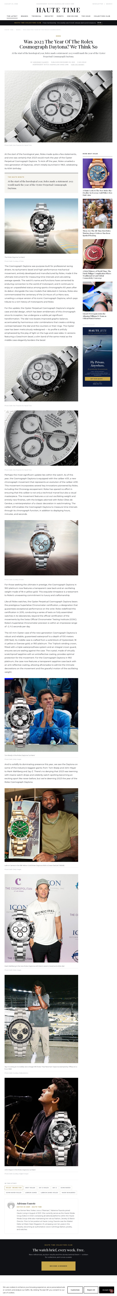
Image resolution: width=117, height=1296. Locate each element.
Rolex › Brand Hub (14, 1187)
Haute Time (9, 30)
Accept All (106, 1290)
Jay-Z (55, 1187)
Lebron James (31, 1192)
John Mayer (65, 1187)
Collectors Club (102, 16)
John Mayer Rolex (13, 1192)
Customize (75, 1290)
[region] (58, 1289)
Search (109, 4)
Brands (24, 16)
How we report (77, 64)
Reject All (91, 1290)
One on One (72, 16)
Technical (36, 16)
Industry (49, 16)
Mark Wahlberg (68, 1192)
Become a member (58, 1266)
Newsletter (98, 4)
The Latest (12, 16)
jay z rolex (44, 1187)
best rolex (30, 1187)
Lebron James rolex (49, 1192)
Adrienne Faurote (41, 62)
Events (60, 16)
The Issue (86, 16)
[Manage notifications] (111, 1291)
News (18, 30)
